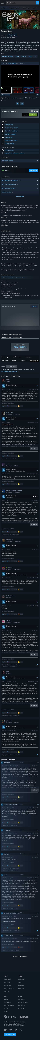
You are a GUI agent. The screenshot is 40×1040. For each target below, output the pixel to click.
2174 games (9, 622)
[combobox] (21, 2)
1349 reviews (18, 541)
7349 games (9, 722)
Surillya (8, 379)
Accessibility (7, 1002)
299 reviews (17, 414)
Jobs (19, 982)
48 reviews (8, 673)
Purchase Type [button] (17, 357)
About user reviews (6, 337)
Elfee (7, 671)
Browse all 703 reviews (20, 956)
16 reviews (16, 722)
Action (30, 56)
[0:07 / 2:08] (20, 76)
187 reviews (17, 465)
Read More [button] (34, 449)
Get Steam (21, 999)
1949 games (9, 465)
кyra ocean (9, 720)
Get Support (21, 1005)
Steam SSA (7, 982)
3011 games (9, 569)
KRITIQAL (8, 620)
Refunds (6, 1011)
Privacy (6, 999)
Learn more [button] (33, 170)
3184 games (9, 492)
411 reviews (17, 492)
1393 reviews (17, 569)
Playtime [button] (14, 360)
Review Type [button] (5, 357)
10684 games (9, 541)
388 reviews (17, 622)
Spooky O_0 (9, 539)
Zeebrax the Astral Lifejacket (14, 490)
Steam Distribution (9, 988)
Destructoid (4, 217)
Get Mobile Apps (10, 1034)
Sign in (3, 98)
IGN (6, 212)
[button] (4, 8)
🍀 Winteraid (9, 567)
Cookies (6, 1008)
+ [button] (35, 56)
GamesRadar (4, 225)
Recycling (21, 988)
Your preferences (17, 337)
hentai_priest (9, 412)
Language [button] (28, 357)
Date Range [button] (5, 360)
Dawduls (8, 464)
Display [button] (23, 360)
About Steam (7, 979)
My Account (21, 1008)
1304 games (9, 414)
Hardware (21, 985)
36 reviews (8, 597)
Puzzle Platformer (7, 56)
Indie (17, 56)
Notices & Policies (9, 1005)
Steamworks (7, 985)
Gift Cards (6, 991)
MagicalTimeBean (12, 34)
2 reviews (8, 381)
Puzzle (24, 56)
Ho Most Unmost (10, 595)
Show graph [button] (33, 360)
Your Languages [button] (11, 366)
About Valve (21, 979)
